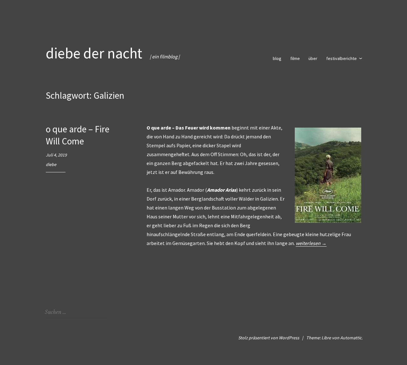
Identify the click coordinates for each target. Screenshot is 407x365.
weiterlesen (311, 243)
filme (295, 58)
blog (277, 58)
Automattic (351, 338)
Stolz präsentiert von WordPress (268, 338)
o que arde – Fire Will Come (77, 135)
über (312, 58)
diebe (51, 164)
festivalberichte (341, 58)
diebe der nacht (94, 53)
